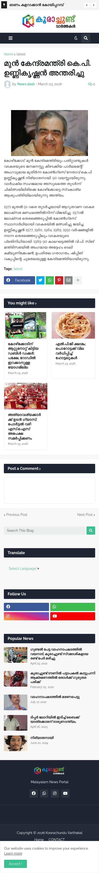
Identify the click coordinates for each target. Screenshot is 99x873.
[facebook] (26, 607)
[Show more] (78, 280)
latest (21, 54)
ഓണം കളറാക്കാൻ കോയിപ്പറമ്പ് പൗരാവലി (36, 5)
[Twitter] (40, 280)
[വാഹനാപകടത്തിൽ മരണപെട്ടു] (15, 702)
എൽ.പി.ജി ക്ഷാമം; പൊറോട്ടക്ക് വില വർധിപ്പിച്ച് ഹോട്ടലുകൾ (71, 351)
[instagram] (26, 616)
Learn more (13, 853)
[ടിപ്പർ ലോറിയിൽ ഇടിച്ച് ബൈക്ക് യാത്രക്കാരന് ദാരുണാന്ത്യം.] (15, 723)
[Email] (68, 280)
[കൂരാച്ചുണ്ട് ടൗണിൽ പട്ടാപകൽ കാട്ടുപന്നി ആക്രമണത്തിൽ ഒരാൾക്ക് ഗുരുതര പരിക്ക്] (15, 679)
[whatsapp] (72, 607)
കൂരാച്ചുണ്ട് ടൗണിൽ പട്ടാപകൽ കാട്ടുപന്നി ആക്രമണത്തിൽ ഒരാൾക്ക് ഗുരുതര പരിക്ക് (62, 677)
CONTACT (57, 840)
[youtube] (72, 616)
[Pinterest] (59, 280)
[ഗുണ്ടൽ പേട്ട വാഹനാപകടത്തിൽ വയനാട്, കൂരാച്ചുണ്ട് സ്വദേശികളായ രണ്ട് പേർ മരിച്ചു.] (15, 655)
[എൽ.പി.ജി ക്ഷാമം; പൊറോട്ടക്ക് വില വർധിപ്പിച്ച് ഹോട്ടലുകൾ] (73, 325)
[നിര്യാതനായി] (15, 743)
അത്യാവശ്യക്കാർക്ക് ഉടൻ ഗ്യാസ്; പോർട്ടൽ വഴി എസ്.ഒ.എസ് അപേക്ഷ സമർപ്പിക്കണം (24, 426)
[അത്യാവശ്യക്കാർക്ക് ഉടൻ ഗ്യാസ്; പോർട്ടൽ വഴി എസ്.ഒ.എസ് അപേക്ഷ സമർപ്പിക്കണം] (25, 396)
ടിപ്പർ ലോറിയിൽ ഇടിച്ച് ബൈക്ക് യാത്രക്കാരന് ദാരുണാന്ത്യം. (54, 719)
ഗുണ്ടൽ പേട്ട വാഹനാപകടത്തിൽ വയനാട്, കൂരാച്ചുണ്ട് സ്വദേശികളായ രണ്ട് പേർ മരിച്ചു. (59, 653)
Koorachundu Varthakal (64, 833)
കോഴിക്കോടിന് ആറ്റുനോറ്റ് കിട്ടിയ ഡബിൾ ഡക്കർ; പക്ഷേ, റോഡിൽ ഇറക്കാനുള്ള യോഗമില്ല (23, 356)
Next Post (85, 515)
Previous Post (16, 515)
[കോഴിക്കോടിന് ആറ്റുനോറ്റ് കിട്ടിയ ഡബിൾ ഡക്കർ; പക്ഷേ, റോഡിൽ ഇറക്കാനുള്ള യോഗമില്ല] (25, 325)
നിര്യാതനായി (42, 738)
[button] (87, 5)
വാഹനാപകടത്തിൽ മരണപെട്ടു (55, 697)
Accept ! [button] (15, 864)
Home (8, 54)
